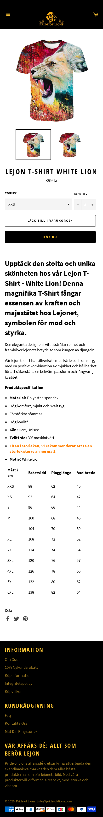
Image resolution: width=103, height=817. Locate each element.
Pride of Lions (25, 801)
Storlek (11, 193)
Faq (8, 715)
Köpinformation (18, 675)
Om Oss (11, 659)
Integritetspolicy (18, 683)
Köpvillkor (13, 691)
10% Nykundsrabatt (21, 667)
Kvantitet (81, 193)
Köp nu (50, 237)
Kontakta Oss (16, 723)
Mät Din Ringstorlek (21, 731)
